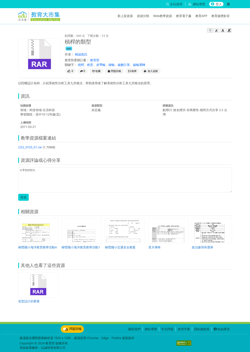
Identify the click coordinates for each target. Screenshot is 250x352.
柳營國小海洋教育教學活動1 (81, 247)
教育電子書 (183, 16)
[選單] (228, 4)
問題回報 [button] (116, 71)
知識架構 (25, 105)
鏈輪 (112, 65)
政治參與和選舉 (202, 247)
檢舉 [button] (134, 71)
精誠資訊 (81, 54)
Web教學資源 (162, 16)
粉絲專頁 (224, 329)
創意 (90, 65)
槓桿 (81, 65)
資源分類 (143, 16)
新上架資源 (125, 16)
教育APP (201, 16)
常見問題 (167, 329)
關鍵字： (71, 65)
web (68, 48)
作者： (69, 54)
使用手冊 (184, 329)
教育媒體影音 (220, 16)
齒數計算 (124, 65)
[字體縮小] (216, 30)
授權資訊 (168, 105)
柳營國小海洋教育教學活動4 (37, 247)
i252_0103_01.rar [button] (30, 147)
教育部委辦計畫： (77, 60)
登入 (219, 4)
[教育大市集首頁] (39, 15)
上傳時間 (25, 122)
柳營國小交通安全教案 (120, 247)
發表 (23, 197)
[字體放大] (229, 30)
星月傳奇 (154, 247)
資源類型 (96, 105)
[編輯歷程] (210, 30)
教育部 (94, 60)
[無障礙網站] (183, 343)
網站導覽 (151, 329)
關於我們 (134, 329)
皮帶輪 (100, 65)
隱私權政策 (202, 329)
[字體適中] (223, 30)
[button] (96, 71)
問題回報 (75, 329)
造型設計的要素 (29, 301)
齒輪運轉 (139, 65)
